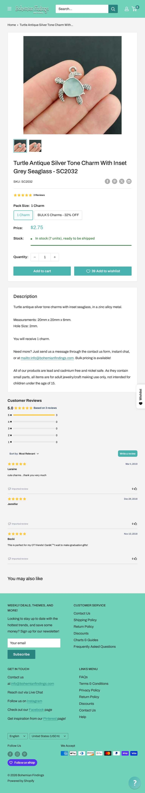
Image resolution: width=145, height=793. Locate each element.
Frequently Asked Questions (95, 646)
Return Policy (84, 626)
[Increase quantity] (55, 257)
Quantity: (20, 257)
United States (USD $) (46, 736)
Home (12, 24)
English (14, 736)
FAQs (83, 677)
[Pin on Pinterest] (114, 181)
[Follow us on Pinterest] (24, 754)
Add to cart (42, 271)
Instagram (34, 701)
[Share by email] (129, 181)
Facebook (36, 710)
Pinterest (50, 718)
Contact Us (82, 613)
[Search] (113, 9)
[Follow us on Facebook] (10, 754)
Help (82, 717)
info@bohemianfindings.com (32, 684)
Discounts (81, 633)
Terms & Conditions (93, 684)
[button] (135, 783)
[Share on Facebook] (107, 181)
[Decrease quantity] (35, 257)
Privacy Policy (89, 690)
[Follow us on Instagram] (17, 754)
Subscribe (21, 654)
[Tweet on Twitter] (121, 181)
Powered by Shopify (21, 780)
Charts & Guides (86, 640)
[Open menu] (9, 8)
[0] (134, 9)
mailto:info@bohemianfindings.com (47, 358)
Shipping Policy (85, 620)
